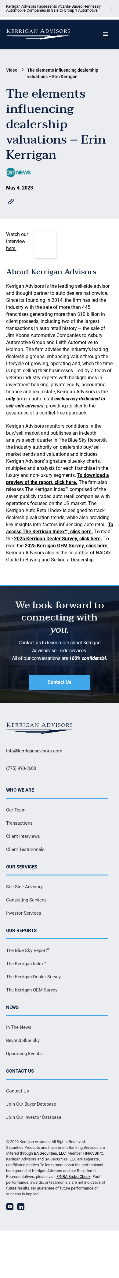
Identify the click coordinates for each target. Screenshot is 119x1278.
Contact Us (59, 682)
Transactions (19, 823)
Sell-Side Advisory (24, 887)
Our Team (16, 810)
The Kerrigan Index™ (26, 963)
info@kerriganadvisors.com (34, 751)
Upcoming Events (24, 1053)
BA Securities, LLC (50, 1153)
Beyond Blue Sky (23, 1040)
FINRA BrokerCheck (73, 1176)
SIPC (99, 1153)
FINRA (88, 1153)
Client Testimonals (25, 849)
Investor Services (23, 913)
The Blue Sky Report (28, 950)
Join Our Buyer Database (31, 1104)
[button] (105, 34)
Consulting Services (26, 900)
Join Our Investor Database (33, 1117)
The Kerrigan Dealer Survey (33, 977)
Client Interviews (23, 836)
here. (11, 248)
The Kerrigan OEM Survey (31, 990)
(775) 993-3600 (21, 768)
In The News (18, 1027)
